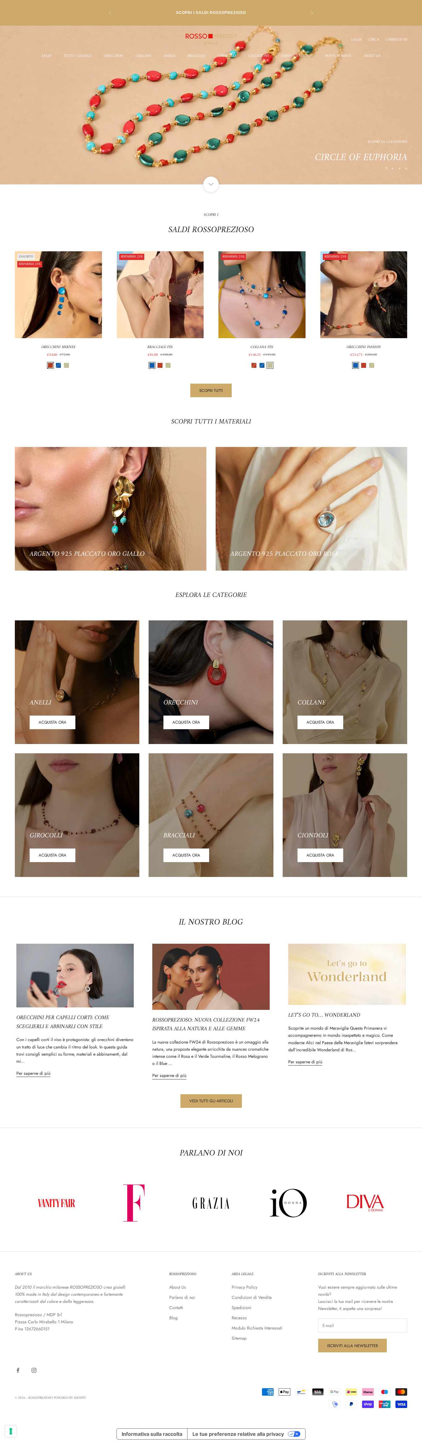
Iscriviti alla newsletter (352, 1346)
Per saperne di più (33, 1073)
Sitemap (239, 1338)
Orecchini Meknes (58, 347)
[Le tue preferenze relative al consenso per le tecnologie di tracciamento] (11, 1431)
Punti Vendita (338, 56)
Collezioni (258, 56)
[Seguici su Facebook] (18, 1370)
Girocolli (227, 56)
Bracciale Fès (160, 347)
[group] (211, 105)
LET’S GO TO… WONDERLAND (324, 1015)
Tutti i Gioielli (78, 56)
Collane (143, 56)
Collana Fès (262, 347)
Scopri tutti (211, 390)
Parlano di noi (182, 1297)
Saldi (46, 56)
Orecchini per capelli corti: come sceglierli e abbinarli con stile (62, 1022)
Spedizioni (241, 1307)
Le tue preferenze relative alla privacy (238, 1434)
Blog (173, 1318)
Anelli (169, 56)
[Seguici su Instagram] (34, 1370)
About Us (372, 56)
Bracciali (196, 56)
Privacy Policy (244, 1287)
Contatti (176, 1307)
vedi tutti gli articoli (211, 1101)
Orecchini (113, 56)
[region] (211, 105)
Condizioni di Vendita (252, 1297)
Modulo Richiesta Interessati (257, 1328)
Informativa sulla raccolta (152, 1434)
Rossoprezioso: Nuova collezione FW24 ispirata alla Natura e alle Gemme (206, 1024)
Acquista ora (52, 722)
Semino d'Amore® (297, 56)
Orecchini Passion (364, 347)
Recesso (239, 1318)
